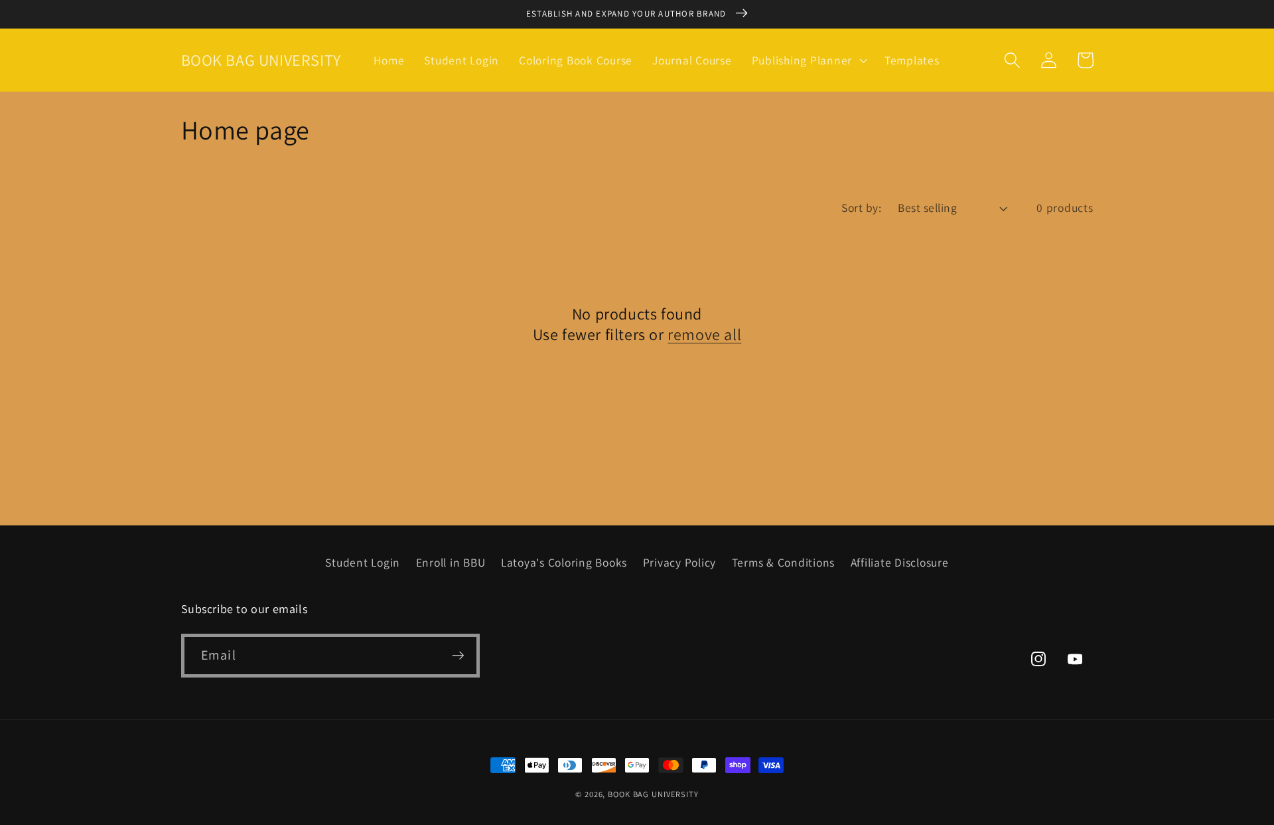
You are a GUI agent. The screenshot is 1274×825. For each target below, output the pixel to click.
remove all (704, 334)
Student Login (362, 562)
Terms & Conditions (783, 562)
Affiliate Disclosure (900, 562)
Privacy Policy (680, 562)
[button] (808, 60)
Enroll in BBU (451, 562)
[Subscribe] (458, 656)
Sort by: (861, 207)
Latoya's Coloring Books (564, 562)
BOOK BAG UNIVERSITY (653, 794)
